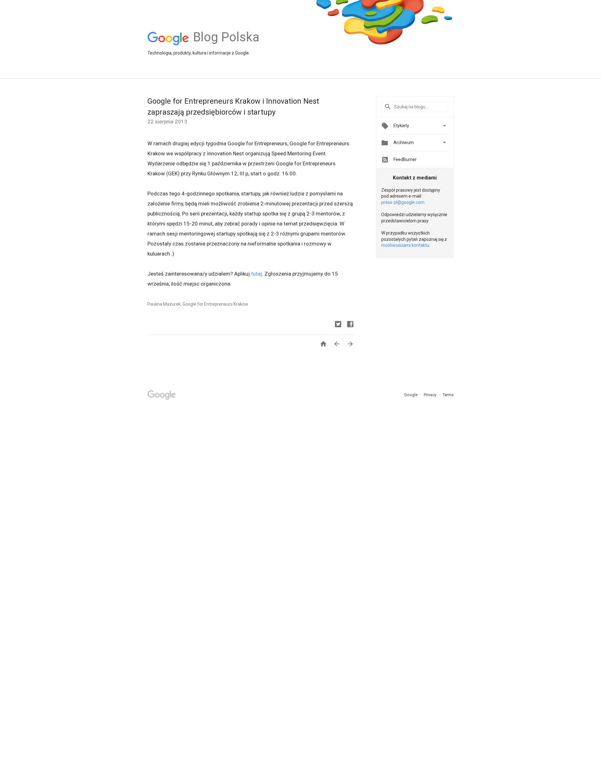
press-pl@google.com (402, 202)
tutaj (256, 274)
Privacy (430, 394)
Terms (448, 394)
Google (411, 394)
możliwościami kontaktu (405, 245)
